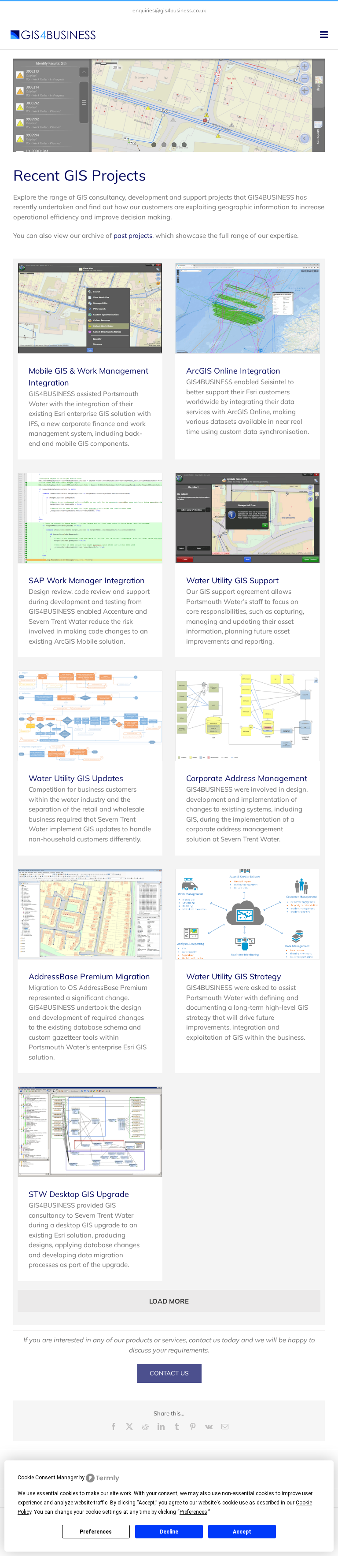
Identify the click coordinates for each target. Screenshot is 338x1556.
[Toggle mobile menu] (324, 34)
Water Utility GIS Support (232, 580)
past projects (133, 235)
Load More (169, 1301)
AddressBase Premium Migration (89, 976)
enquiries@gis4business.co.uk (169, 10)
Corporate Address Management (246, 778)
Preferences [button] (193, 1512)
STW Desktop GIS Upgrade (79, 1194)
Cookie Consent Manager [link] (48, 1477)
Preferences (96, 1532)
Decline (169, 1532)
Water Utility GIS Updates (76, 778)
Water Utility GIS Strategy (233, 976)
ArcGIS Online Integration (233, 371)
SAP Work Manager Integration (87, 580)
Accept (242, 1532)
